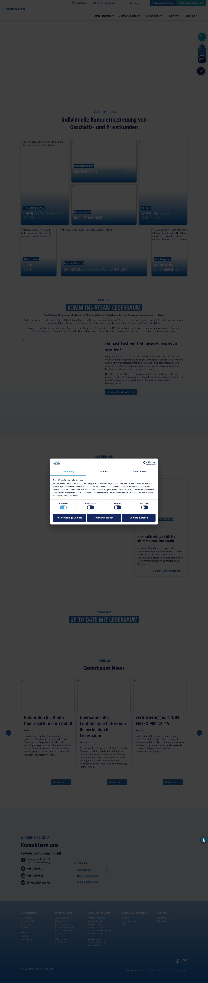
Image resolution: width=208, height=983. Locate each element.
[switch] (90, 507)
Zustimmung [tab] (68, 471)
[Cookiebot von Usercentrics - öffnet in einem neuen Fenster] (145, 463)
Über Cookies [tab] (140, 471)
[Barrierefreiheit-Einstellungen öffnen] (204, 840)
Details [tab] (104, 471)
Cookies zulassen (139, 518)
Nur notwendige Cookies (69, 518)
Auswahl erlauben (104, 518)
